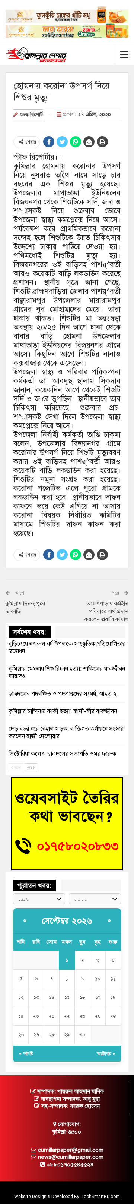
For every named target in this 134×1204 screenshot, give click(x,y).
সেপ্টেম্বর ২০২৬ (67, 921)
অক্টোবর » (106, 1054)
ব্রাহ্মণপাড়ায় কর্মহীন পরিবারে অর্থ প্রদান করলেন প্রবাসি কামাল (106, 611)
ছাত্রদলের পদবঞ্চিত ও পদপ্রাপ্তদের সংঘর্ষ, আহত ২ (63, 693)
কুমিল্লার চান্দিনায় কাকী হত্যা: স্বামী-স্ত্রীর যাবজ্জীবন (63, 711)
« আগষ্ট (26, 1054)
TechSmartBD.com (101, 1196)
